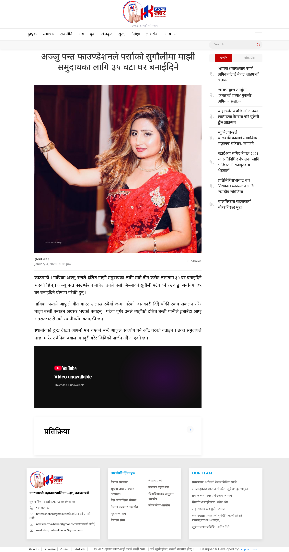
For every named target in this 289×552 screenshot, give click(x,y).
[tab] (223, 58)
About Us (34, 549)
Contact (65, 549)
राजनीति (66, 34)
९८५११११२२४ (43, 508)
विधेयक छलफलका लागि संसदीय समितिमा (236, 186)
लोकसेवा (152, 34)
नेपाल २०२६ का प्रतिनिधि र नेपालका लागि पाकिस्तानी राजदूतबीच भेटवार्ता (238, 162)
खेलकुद (106, 34)
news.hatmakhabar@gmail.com (56, 524)
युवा (92, 34)
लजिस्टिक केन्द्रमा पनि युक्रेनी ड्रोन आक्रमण (238, 117)
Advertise (49, 549)
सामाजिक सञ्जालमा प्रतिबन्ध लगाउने (237, 138)
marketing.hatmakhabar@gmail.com (59, 530)
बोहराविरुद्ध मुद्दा (234, 205)
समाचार (48, 34)
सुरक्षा (122, 34)
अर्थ (81, 34)
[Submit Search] (258, 45)
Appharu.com (249, 549)
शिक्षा (136, 34)
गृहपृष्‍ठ (32, 34)
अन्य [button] (167, 34)
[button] (258, 34)
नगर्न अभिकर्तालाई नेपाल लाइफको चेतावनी (238, 74)
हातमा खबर (41, 259)
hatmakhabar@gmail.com (52, 514)
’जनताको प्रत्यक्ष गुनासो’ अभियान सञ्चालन (234, 96)
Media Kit (80, 549)
